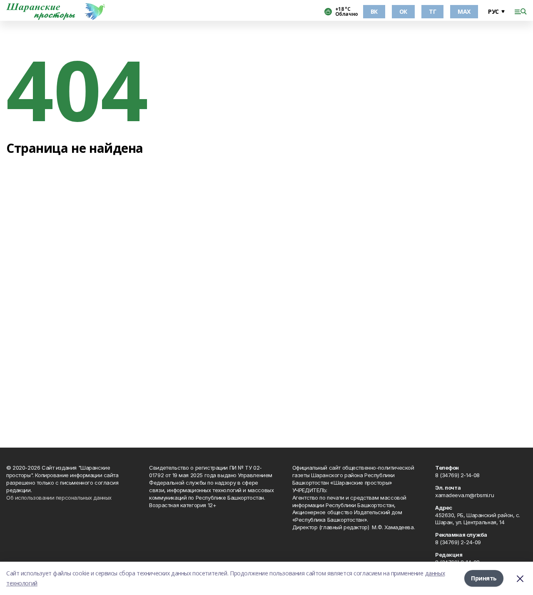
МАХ (464, 11)
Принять (484, 578)
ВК (374, 11)
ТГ (432, 11)
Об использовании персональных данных (59, 497)
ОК (403, 11)
